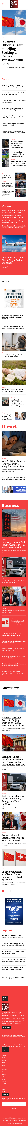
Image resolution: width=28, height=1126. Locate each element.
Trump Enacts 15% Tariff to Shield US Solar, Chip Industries (8, 185)
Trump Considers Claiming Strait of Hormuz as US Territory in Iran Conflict (13, 131)
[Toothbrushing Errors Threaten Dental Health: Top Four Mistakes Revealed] (20, 416)
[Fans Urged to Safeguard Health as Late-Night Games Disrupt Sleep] (5, 401)
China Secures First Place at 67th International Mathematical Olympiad (13, 216)
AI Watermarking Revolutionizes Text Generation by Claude (13, 124)
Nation (3, 254)
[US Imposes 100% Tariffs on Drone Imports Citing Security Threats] (5, 143)
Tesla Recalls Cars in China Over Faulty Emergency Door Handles (13, 93)
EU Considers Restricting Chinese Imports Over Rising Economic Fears (12, 936)
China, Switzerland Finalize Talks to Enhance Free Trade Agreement (12, 109)
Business (13, 139)
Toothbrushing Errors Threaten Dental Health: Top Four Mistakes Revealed (8, 417)
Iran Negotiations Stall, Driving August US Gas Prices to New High (14, 116)
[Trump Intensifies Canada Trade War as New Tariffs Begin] (14, 596)
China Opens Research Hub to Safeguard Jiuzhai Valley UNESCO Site (14, 221)
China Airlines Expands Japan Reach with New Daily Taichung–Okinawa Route (14, 226)
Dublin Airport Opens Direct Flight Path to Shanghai (13, 260)
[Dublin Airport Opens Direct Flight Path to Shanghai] (14, 243)
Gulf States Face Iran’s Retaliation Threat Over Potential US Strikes (8, 193)
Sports (12, 149)
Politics (3, 37)
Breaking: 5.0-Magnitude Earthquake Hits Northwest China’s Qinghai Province (14, 211)
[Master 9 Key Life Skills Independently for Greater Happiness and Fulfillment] (14, 372)
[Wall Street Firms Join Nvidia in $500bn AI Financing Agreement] (5, 162)
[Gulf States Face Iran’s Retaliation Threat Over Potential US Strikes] (20, 193)
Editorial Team (5, 73)
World (3, 189)
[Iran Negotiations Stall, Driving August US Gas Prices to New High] (14, 523)
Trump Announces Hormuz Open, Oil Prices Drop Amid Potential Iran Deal (13, 327)
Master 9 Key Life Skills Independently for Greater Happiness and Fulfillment (13, 390)
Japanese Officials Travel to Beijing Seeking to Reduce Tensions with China (13, 52)
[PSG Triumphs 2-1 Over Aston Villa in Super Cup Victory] (5, 153)
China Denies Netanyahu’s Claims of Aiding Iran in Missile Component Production (12, 317)
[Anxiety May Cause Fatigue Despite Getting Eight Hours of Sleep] (14, 342)
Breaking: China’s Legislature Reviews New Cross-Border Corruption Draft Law (14, 86)
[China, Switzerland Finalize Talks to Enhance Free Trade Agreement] (5, 622)
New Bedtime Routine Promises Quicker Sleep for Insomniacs (7, 177)
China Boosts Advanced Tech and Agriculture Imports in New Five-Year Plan (13, 673)
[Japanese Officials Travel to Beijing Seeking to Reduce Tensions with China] (14, 22)
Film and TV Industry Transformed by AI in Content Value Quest (14, 952)
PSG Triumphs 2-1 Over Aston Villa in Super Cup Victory (17, 154)
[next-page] (12, 891)
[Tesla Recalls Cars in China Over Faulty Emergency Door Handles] (14, 567)
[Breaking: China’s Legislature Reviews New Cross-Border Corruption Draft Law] (14, 742)
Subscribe (14, 1108)
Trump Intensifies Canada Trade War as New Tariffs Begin (13, 838)
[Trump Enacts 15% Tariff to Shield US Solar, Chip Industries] (20, 184)
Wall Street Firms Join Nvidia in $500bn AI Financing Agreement (18, 163)
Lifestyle (4, 173)
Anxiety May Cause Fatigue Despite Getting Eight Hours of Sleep (12, 355)
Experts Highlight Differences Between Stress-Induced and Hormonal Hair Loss (14, 478)
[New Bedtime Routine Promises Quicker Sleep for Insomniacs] (20, 176)
